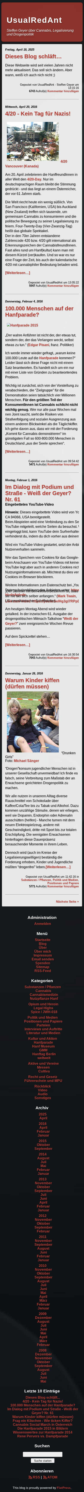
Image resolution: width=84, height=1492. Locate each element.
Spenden (42, 963)
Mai (43, 1166)
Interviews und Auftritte (43, 1029)
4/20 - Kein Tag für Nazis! (38, 114)
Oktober (43, 1145)
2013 (43, 1179)
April (43, 1118)
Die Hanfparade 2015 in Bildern (42, 1428)
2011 (43, 1237)
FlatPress (64, 1487)
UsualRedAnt (34, 20)
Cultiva (44, 1071)
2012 (43, 1216)
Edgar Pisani (38, 345)
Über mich (42, 951)
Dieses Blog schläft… (33, 56)
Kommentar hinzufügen (63, 91)
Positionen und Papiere (63, 883)
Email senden (43, 959)
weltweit (43, 1058)
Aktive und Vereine (43, 1063)
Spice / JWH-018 (44, 1012)
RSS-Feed (42, 971)
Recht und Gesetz (42, 1077)
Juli (43, 1162)
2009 (43, 1314)
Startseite (42, 940)
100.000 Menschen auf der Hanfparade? (42, 1405)
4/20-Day (34, 179)
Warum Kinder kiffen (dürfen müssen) (32, 683)
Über (43, 947)
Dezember (43, 1318)
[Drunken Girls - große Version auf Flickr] (33, 753)
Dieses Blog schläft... (43, 1397)
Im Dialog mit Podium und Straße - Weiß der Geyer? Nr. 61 (39, 493)
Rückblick (42, 1086)
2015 (43, 1141)
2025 (43, 1114)
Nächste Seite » (67, 901)
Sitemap (42, 967)
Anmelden (42, 924)
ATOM (52, 1477)
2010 (43, 1265)
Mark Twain (67, 596)
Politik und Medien (65, 879)
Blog (43, 944)
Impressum (43, 955)
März (43, 1300)
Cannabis (43, 991)
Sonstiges (42, 1098)
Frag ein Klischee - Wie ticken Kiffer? (43, 1421)
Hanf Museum (43, 1046)
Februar (43, 1131)
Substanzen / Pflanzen (36, 879)
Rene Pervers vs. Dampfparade (42, 1436)
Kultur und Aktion (42, 1038)
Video (42, 1090)
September (43, 1149)
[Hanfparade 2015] (22, 325)
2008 (43, 1350)
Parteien (43, 1025)
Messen (43, 1067)
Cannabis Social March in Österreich (42, 1424)
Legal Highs (43, 1008)
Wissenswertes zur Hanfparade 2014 (42, 1432)
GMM (43, 1050)
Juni (43, 1198)
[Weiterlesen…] (17, 273)
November (43, 1183)
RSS (36, 1477)
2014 (43, 1154)
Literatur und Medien (43, 1033)
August (43, 1158)
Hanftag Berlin (44, 1054)
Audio (43, 1094)
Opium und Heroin (43, 1004)
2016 (43, 1124)
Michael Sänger (26, 761)
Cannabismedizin (44, 995)
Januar (43, 1135)
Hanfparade (48, 358)
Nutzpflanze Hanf (44, 998)
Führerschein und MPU (43, 1081)
